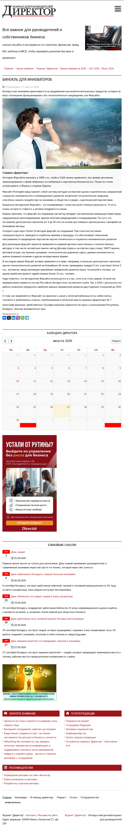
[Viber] (18, 318)
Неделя (116, 341)
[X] (9, 318)
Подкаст (61, 797)
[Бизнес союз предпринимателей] (29, 682)
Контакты (31, 815)
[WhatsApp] (22, 318)
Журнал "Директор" (75, 815)
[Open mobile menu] (118, 8)
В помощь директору (41, 797)
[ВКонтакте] (4, 318)
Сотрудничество (90, 797)
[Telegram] (27, 318)
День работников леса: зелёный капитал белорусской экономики (47, 618)
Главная (6, 797)
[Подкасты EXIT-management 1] (29, 483)
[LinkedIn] (13, 318)
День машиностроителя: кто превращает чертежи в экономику (45, 641)
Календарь (21, 797)
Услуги (73, 797)
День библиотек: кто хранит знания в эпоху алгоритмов (42, 596)
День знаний (18, 552)
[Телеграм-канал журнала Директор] (103, 38)
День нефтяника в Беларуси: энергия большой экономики (43, 574)
